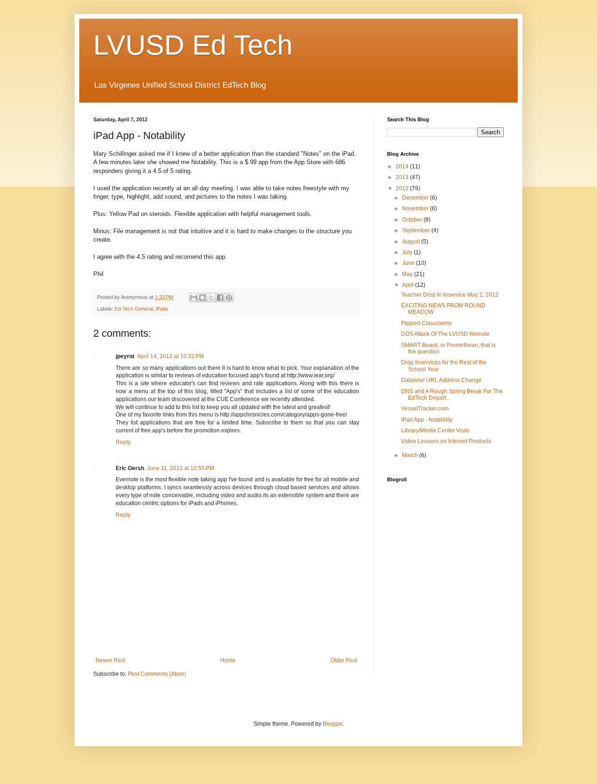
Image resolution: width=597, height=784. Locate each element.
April (408, 285)
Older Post (343, 660)
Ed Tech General (134, 309)
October (412, 219)
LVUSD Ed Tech (192, 45)
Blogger (332, 724)
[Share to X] (211, 297)
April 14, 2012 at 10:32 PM (170, 356)
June (409, 263)
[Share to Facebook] (220, 297)
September (416, 230)
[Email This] (193, 297)
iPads (162, 309)
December (416, 197)
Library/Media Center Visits (435, 430)
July (408, 252)
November (416, 208)
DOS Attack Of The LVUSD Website (445, 334)
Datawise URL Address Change (441, 380)
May (408, 274)
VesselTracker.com (425, 408)
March (410, 455)
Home (228, 660)
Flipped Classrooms (426, 323)
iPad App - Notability (426, 419)
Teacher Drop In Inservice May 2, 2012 (450, 294)
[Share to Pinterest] (229, 297)
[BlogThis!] (202, 297)
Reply (123, 442)
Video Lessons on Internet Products (446, 441)
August (411, 241)
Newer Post (110, 660)
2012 (403, 188)
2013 (403, 177)
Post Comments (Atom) (157, 674)
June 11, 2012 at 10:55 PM (180, 468)
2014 (403, 166)
